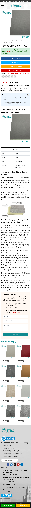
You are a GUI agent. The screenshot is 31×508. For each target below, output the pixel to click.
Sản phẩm (11, 41)
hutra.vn (9, 491)
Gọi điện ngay (23, 505)
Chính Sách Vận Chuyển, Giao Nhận (12, 453)
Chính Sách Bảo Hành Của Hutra (11, 456)
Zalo (15, 51)
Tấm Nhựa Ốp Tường (21, 41)
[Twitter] (11, 464)
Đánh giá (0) (14, 82)
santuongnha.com (13, 490)
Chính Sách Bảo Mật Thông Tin (11, 451)
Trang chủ (4, 41)
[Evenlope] (15, 464)
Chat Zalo (16, 62)
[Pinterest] (18, 464)
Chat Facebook (16, 58)
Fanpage (8, 51)
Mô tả (5, 82)
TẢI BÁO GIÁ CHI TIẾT (9, 460)
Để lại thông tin (8, 505)
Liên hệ (15, 334)
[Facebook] (8, 464)
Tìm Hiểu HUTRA (7, 445)
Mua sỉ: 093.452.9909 (16, 66)
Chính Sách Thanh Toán (9, 448)
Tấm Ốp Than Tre (7, 42)
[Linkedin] (21, 464)
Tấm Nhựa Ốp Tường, (13, 73)
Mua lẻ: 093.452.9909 (16, 70)
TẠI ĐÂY (14, 474)
